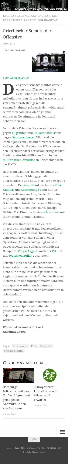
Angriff (29, 185)
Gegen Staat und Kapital (37, 15)
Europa (8, 15)
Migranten (19, 133)
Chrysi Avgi (26, 251)
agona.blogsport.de (16, 77)
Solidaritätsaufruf (13, 351)
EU (54, 251)
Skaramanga (30, 189)
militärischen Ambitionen (21, 160)
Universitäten (43, 133)
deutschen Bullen (20, 255)
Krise (34, 346)
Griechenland (20, 346)
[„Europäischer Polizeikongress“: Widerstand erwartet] (49, 375)
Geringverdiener (23, 137)
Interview (52, 212)
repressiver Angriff (19, 20)
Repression (46, 346)
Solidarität (48, 20)
